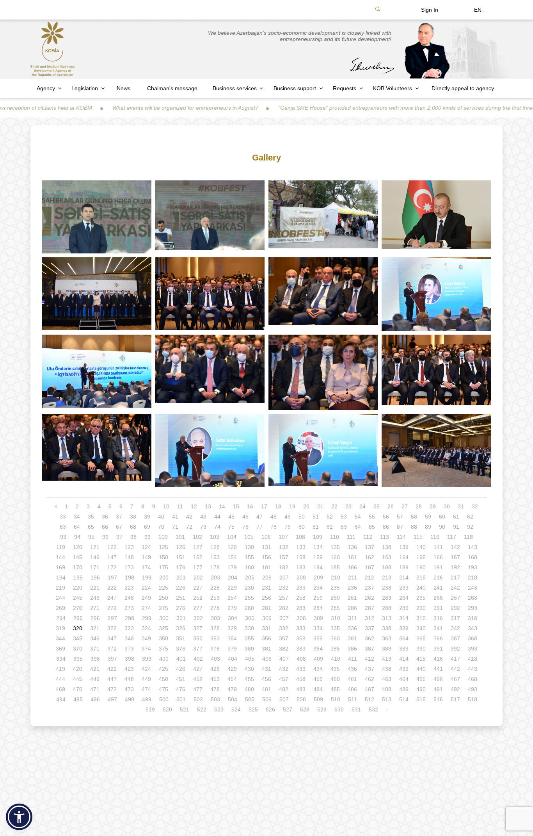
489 (404, 689)
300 (164, 618)
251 (180, 598)
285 (335, 608)
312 (369, 618)
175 (163, 567)
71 (175, 527)
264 (404, 598)
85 (372, 527)
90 (442, 527)
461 (352, 679)
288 (386, 608)
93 (63, 537)
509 (318, 699)
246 (94, 598)
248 (129, 598)
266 (438, 598)
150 (163, 557)
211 (352, 577)
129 (232, 547)
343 (472, 628)
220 (77, 588)
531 (356, 709)
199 (146, 577)
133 (301, 547)
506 (267, 699)
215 (421, 577)
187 (369, 567)
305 (249, 618)
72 (189, 527)
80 (301, 527)
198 (129, 577)
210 (335, 577)
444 (60, 679)
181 (266, 567)
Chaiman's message (172, 88)
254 (232, 598)
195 (78, 577)
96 (105, 537)
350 (163, 638)
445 (77, 679)
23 (348, 506)
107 (283, 537)
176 (180, 567)
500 (164, 699)
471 (94, 689)
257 (283, 598)
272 (112, 608)
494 (61, 699)
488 (386, 689)
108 (300, 537)
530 (339, 709)
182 (283, 567)
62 (470, 516)
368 (472, 638)
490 (421, 689)
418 (472, 659)
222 (112, 588)
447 (112, 679)
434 (318, 669)
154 (232, 557)
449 (146, 679)
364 (404, 638)
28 (419, 506)
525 (253, 709)
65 (91, 527)
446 (94, 679)
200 (164, 577)
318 (472, 618)
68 (133, 527)
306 (267, 618)
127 (198, 547)
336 (352, 628)
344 (60, 638)
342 (455, 628)
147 (112, 557)
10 (166, 506)
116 (434, 537)
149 (146, 557)
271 (94, 608)
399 (146, 659)
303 (215, 618)
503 (215, 699)
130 (249, 547)
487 (369, 689)
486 (352, 689)
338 (386, 628)
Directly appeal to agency (463, 88)
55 (372, 516)
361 (352, 638)
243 (472, 588)
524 (236, 709)
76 (245, 527)
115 (418, 537)
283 (301, 608)
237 (369, 588)
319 (60, 628)
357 (283, 638)
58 (414, 516)
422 (112, 669)
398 (129, 659)
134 (318, 547)
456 (266, 679)
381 (266, 648)
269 (60, 608)
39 (147, 516)
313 (386, 618)
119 (60, 547)
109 (317, 537)
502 (198, 699)
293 (472, 608)
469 (60, 689)
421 (94, 669)
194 (61, 577)
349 (146, 638)
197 (112, 577)
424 (146, 669)
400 (164, 659)
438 (386, 669)
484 (318, 689)
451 (180, 679)
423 (129, 669)
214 (404, 577)
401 (181, 659)
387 (369, 648)
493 (472, 689)
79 (287, 527)
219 (60, 588)
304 (232, 618)
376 (180, 648)
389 (404, 648)
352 (198, 638)
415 (421, 659)
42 (189, 516)
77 (259, 527)
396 (95, 659)
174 (146, 567)
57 (400, 516)
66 (105, 527)
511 (352, 699)
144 (60, 557)
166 (438, 557)
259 (318, 598)
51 (316, 516)
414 (404, 659)
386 (352, 648)
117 (451, 537)
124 (146, 547)
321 (94, 628)
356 (266, 638)
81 (316, 527)
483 (301, 689)
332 (283, 628)
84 (358, 527)
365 (421, 638)
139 (404, 547)
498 (129, 699)
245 (77, 598)
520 (167, 709)
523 (219, 709)
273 (129, 608)
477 (198, 689)
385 (335, 648)
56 (386, 516)
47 (259, 516)
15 (236, 506)
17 (264, 506)
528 (304, 709)
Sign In (429, 10)
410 (335, 659)
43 (203, 516)
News (123, 88)
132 (283, 547)
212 (369, 577)
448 (129, 679)
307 (284, 618)
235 (335, 588)
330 (249, 628)
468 (472, 679)
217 (455, 577)
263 (386, 598)
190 (421, 567)
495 (78, 699)
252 (198, 598)
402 (198, 659)
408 (301, 659)
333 (301, 628)
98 (133, 537)
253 (215, 598)
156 (266, 557)
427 (198, 669)
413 (386, 659)
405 (249, 659)
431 (266, 669)
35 (91, 516)
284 (318, 608)
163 (386, 557)
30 (447, 506)
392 (455, 648)
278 (215, 608)
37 (119, 516)
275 (163, 608)
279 (232, 608)
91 (456, 527)
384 (318, 648)
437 (369, 669)
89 (428, 527)
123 (129, 547)
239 (404, 588)
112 (367, 537)
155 (249, 557)
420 (77, 669)
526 (270, 709)
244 (60, 598)
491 (438, 689)
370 (77, 648)
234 (318, 588)
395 (78, 659)
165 (421, 557)
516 (438, 699)
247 (112, 598)
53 (344, 516)
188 (386, 567)
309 (318, 618)
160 (335, 557)
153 (215, 557)
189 (404, 567)
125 (163, 547)
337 (369, 628)
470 (77, 689)
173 (129, 567)
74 (217, 527)
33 (63, 516)
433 (301, 669)
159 (318, 557)
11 (180, 506)
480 (249, 689)
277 (198, 608)
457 (283, 679)
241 (438, 588)
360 (335, 638)
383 (301, 648)
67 (119, 527)
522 (201, 709)
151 (180, 557)
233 (301, 588)
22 (334, 506)
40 (161, 516)
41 (175, 516)
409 (318, 659)
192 (455, 567)
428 (215, 669)
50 (301, 516)
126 (180, 547)
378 (215, 648)
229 (232, 588)
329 (232, 628)
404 (232, 659)
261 (352, 598)
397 (112, 659)
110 (334, 537)
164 (404, 557)
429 (232, 669)
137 (369, 547)
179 (232, 567)
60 (442, 516)
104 (231, 537)
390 (421, 648)
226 (180, 588)
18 (278, 506)
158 (301, 557)
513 (386, 699)
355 (249, 638)
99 (147, 537)
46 (245, 516)
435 (335, 669)
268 (472, 598)
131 (266, 547)
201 (181, 577)
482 (283, 689)
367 (455, 638)
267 (455, 598)
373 (129, 648)
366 (438, 638)
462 (369, 679)
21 (320, 506)
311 (352, 618)
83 (344, 527)
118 (468, 537)
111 (351, 537)
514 (404, 699)
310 (335, 618)
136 (352, 547)
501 (181, 699)
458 (301, 679)
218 (472, 577)
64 (77, 527)
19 (292, 506)
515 (421, 699)
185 (335, 567)
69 (147, 527)
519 (150, 709)
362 (369, 638)
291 (438, 608)
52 (330, 516)
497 (112, 699)
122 (112, 547)
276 (180, 608)
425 (163, 669)
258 (301, 598)
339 (404, 628)
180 (249, 567)
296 (95, 618)
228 (215, 588)
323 (129, 628)
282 (283, 608)
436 (352, 669)
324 (146, 628)
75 (231, 527)
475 (163, 689)
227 (198, 588)
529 (322, 709)
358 (301, 638)
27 (405, 506)
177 (198, 567)
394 (61, 659)
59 (428, 516)
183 (301, 567)
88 (414, 527)
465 (421, 679)
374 (146, 648)
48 (273, 516)
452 (198, 679)
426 (180, 669)
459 (318, 679)
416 (438, 659)
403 (215, 659)
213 (386, 577)
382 (283, 648)
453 (215, 679)
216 (438, 577)
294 (61, 618)
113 (384, 537)
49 (287, 516)
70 (161, 527)
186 (352, 567)
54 (358, 516)
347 (112, 638)
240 (421, 588)
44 (217, 516)
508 (301, 699)
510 (335, 699)
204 (232, 577)
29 (433, 506)
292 (455, 608)
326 (180, 628)
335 (335, 628)
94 (77, 537)
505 (249, 699)
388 (386, 648)
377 (198, 648)
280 (249, 608)
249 (146, 598)
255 (249, 598)
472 (112, 689)
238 (386, 588)
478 (215, 689)
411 (352, 659)
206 (267, 577)
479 (232, 689)
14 (222, 506)
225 (163, 588)
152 (198, 557)
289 (404, 608)
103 (214, 537)
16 (250, 506)
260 (335, 598)
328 (215, 628)
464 (404, 679)
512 (369, 699)
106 (266, 537)
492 (455, 689)
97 (119, 537)
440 (421, 669)
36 (105, 516)
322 (112, 628)
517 (455, 699)
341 (438, 628)
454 (232, 679)
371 (94, 648)
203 (215, 577)
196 (95, 577)
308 (301, 618)
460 (335, 679)
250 (163, 598)
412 (369, 659)
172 (112, 567)
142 (455, 547)
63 (63, 527)
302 (198, 618)
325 (163, 628)
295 (78, 618)
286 (352, 608)
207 (284, 577)
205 (249, 577)
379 (232, 648)
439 (404, 669)
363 (386, 638)
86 (386, 527)
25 (376, 506)
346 (94, 638)
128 (215, 547)
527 (287, 709)
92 (470, 527)
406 (267, 659)
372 (112, 648)
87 (400, 527)
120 (77, 547)
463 (386, 679)
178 (215, 567)
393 (472, 648)
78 (273, 527)
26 (390, 506)
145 (77, 557)
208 (301, 577)
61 (456, 516)
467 (455, 679)
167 (455, 557)
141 (438, 547)
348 (129, 638)
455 (249, 679)
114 (401, 537)
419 (60, 669)
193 (472, 567)
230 (249, 588)
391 (438, 648)
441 (438, 669)
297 (112, 618)
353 (215, 638)
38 (133, 516)
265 (421, 598)
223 (129, 588)
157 (283, 557)
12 (194, 506)
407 (284, 659)
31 (461, 506)
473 (129, 689)
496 (95, 699)
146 (94, 557)
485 (335, 689)
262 (369, 598)
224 (146, 588)
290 (421, 608)
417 (455, 659)
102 (197, 537)
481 (266, 689)
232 (283, 588)
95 (91, 537)
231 (266, 588)
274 (146, 608)
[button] (19, 817)
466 (438, 679)
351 (180, 638)
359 (318, 638)
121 (94, 547)
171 (94, 567)
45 (231, 516)
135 (335, 547)
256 (266, 598)
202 (198, 577)
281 (266, 608)
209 (318, 577)
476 (180, 689)
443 (472, 669)
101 (180, 537)
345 (77, 638)
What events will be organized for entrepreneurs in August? (151, 108)
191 (438, 567)
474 (146, 689)
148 (129, 557)
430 (249, 669)
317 (455, 618)
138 (386, 547)
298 (129, 618)
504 (232, 699)
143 (472, 547)
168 (472, 557)
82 (330, 527)
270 (77, 608)
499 (146, 699)
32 (475, 506)
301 (181, 618)
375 (163, 648)
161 (352, 557)
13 (208, 506)
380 (249, 648)
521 (184, 709)
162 (369, 557)
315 (421, 618)
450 (163, 679)
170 (77, 567)
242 (455, 588)
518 (472, 699)
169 (60, 567)
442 (455, 669)
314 (404, 618)
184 (318, 567)
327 (198, 628)
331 (266, 628)
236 (352, 588)
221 (94, 588)
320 (77, 628)
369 (60, 648)
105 (249, 537)
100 (163, 537)
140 (421, 547)
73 (203, 527)
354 (232, 638)
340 (421, 628)
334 (318, 628)
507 (284, 699)
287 (369, 608)
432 (283, 669)
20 (306, 506)
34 (77, 516)
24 (362, 506)
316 (438, 618)
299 (146, 618)
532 (373, 709)
